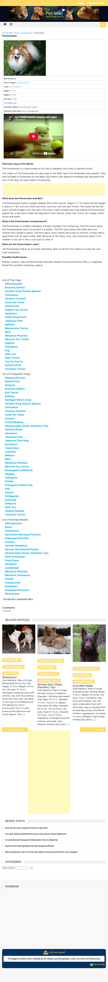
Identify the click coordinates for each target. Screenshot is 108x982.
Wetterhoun (9, 677)
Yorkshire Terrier (15, 368)
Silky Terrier (12, 357)
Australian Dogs (86, 668)
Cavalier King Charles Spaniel (23, 291)
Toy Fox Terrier (14, 361)
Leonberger (12, 567)
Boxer (8, 527)
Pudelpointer (13, 582)
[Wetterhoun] (18, 639)
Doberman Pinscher (17, 538)
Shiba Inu (10, 503)
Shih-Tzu (10, 354)
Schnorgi (10, 499)
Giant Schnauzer (15, 556)
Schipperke (12, 496)
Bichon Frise (12, 381)
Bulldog (9, 396)
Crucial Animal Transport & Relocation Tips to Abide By (31, 840)
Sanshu (9, 492)
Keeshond (11, 444)
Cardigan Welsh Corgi (18, 399)
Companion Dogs (51, 660)
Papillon (10, 343)
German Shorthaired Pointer (22, 549)
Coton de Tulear (14, 302)
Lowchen (10, 451)
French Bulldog (14, 422)
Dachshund (12, 305)
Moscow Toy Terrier (17, 339)
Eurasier (10, 418)
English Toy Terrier (16, 309)
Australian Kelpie (83, 685)
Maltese (10, 324)
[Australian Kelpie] (89, 643)
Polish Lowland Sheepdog (17, 730)
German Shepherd (16, 545)
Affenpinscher (13, 283)
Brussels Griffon (15, 287)
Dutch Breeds (13, 666)
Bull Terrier (11, 392)
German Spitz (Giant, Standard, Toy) (26, 425)
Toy (10, 86)
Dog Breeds (12, 660)
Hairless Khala (13, 429)
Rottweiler (11, 586)
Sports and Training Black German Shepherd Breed (29, 846)
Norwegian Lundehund (18, 470)
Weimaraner (12, 593)
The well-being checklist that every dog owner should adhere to (35, 834)
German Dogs (48, 673)
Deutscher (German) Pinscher (23, 534)
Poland (26, 82)
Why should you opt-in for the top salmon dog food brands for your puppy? (41, 852)
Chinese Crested (15, 298)
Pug (7, 350)
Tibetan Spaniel (14, 510)
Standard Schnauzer (17, 590)
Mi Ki (8, 331)
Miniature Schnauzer (17, 575)
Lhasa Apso (12, 447)
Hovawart (11, 564)
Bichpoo (10, 385)
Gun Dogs (10, 673)
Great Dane (12, 560)
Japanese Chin (14, 320)
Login (80, 3)
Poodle (9, 481)
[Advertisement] (54, 189)
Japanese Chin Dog (16, 440)
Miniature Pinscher (16, 335)
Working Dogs (49, 680)
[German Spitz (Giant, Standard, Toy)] (54, 639)
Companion (17, 86)
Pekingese (11, 346)
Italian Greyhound (15, 317)
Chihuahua (11, 294)
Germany (19, 82)
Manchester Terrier (16, 328)
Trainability (8, 103)
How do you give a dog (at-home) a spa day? (26, 828)
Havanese (11, 313)
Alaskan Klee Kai (15, 377)
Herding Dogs (84, 681)
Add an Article (95, 3)
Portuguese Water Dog (18, 485)
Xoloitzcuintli (13, 365)
